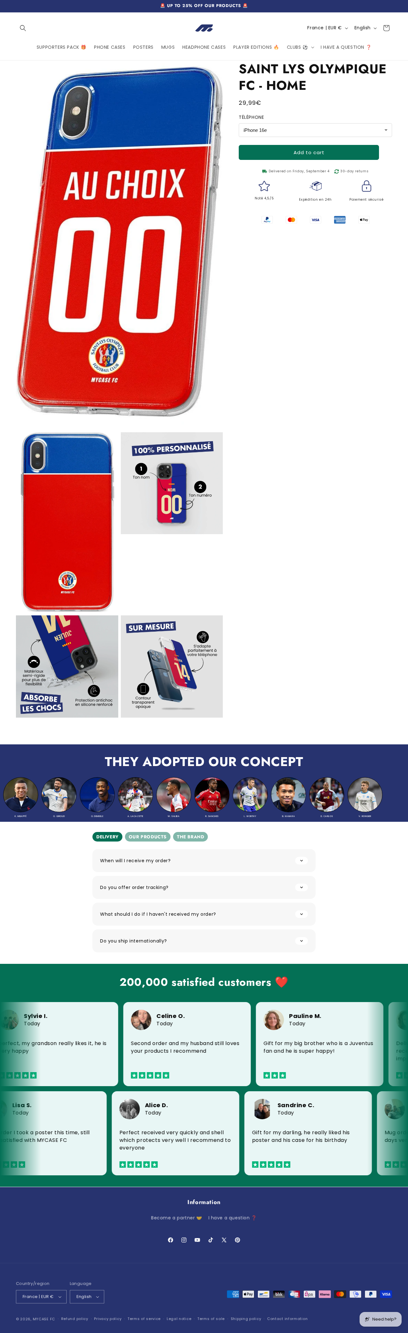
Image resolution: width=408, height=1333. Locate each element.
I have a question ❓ (232, 1218)
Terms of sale (211, 1318)
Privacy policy (107, 1318)
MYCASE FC (44, 1318)
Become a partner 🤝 (176, 1218)
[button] (23, 28)
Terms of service (144, 1318)
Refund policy (74, 1318)
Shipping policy (246, 1318)
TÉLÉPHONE (251, 117)
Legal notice (179, 1318)
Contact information (287, 1318)
